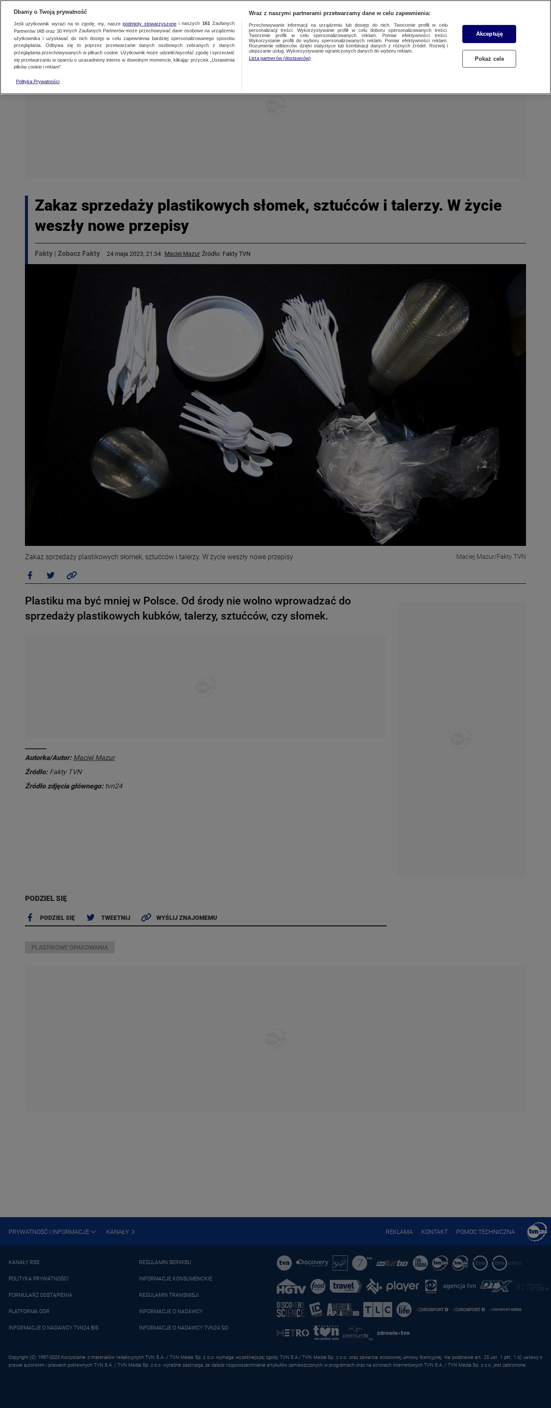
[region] (275, 47)
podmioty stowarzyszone (149, 23)
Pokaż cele (489, 59)
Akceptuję (489, 34)
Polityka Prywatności (37, 81)
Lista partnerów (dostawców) (280, 58)
